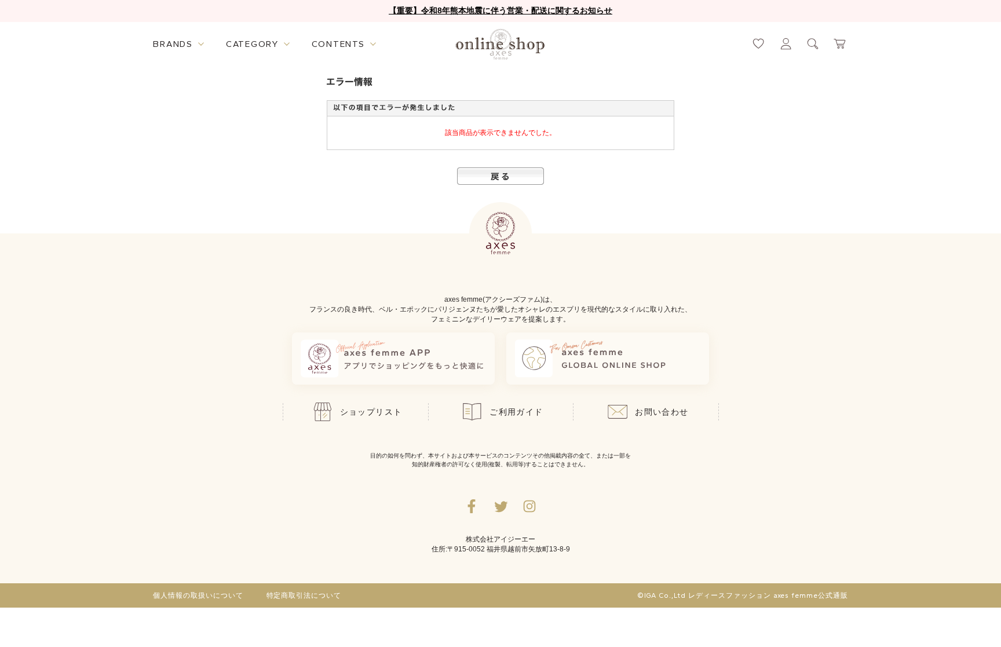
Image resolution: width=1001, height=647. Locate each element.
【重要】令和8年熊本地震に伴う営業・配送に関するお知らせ (500, 10)
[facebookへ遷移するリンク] (472, 506)
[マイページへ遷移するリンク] (786, 44)
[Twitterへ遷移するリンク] (500, 506)
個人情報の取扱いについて (198, 595)
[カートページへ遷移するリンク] (840, 44)
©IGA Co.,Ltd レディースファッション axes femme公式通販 (742, 595)
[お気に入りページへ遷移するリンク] (758, 44)
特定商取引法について (304, 595)
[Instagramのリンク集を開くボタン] (529, 506)
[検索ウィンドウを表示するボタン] (813, 44)
